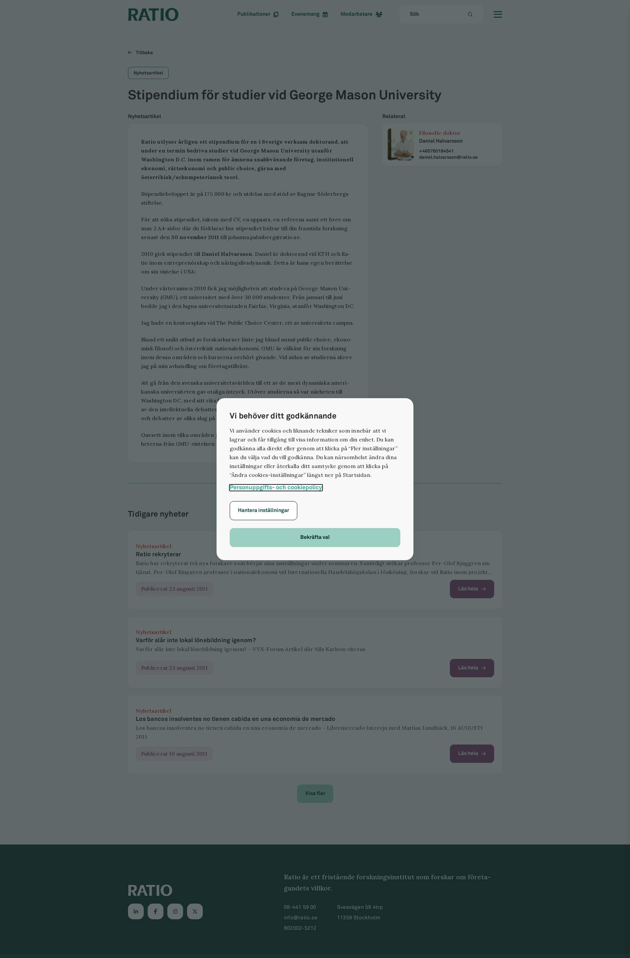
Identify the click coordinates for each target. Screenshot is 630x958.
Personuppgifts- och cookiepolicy (276, 487)
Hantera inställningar (263, 510)
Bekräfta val (315, 537)
